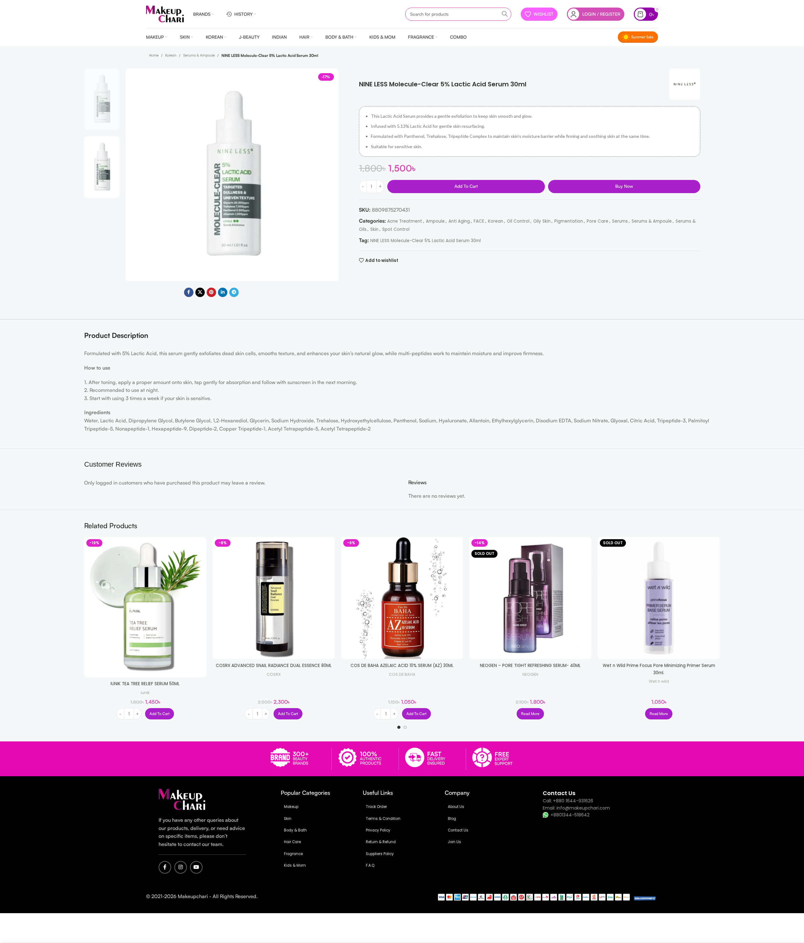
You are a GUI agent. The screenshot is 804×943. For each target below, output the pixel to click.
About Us (456, 806)
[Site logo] (165, 14)
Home (154, 55)
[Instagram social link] (180, 867)
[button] (159, 713)
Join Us (454, 841)
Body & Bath (295, 830)
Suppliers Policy (380, 853)
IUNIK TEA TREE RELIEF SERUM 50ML (145, 684)
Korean (171, 55)
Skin (374, 229)
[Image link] (182, 799)
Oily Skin (542, 221)
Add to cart (466, 186)
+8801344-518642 (570, 815)
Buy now (624, 186)
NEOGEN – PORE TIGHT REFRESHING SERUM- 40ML (530, 666)
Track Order (376, 806)
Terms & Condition (383, 818)
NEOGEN (530, 674)
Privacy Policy (378, 830)
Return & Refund (381, 841)
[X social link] (200, 292)
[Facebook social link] (188, 292)
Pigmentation (568, 221)
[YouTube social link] (196, 867)
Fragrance (293, 853)
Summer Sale (642, 37)
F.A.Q (370, 865)
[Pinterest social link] (211, 292)
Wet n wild (659, 681)
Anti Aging (459, 221)
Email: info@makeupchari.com (576, 808)
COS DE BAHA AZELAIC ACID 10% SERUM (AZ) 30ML (402, 666)
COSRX (274, 674)
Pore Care (597, 221)
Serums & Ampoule (199, 55)
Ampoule (435, 221)
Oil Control (518, 221)
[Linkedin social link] (222, 292)
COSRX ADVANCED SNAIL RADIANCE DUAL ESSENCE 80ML (274, 666)
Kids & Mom (295, 865)
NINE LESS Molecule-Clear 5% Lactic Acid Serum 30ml (425, 241)
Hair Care (292, 841)
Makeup (291, 806)
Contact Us (458, 830)
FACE (479, 221)
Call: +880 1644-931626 (568, 801)
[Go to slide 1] (398, 727)
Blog (452, 818)
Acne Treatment (404, 221)
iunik (145, 692)
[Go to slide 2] (405, 727)
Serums (620, 221)
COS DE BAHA (402, 674)
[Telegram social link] (234, 292)
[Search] (504, 14)
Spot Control (396, 229)
